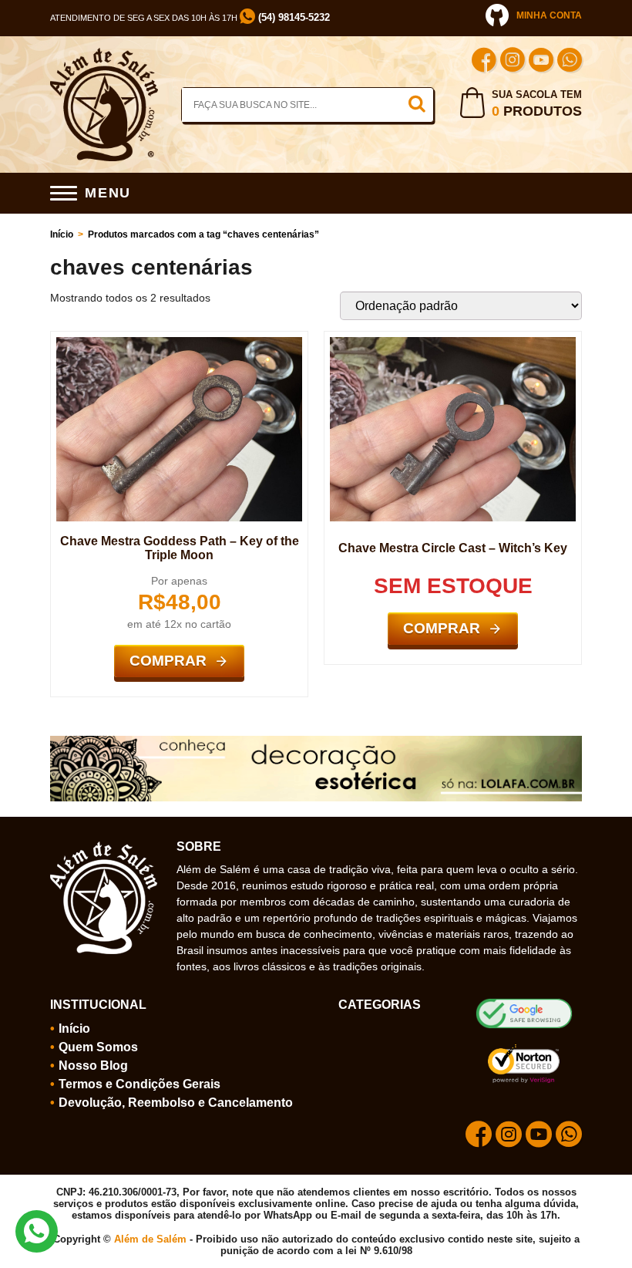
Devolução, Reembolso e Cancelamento (176, 1102)
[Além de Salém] (104, 54)
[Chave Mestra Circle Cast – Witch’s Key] (453, 343)
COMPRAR (168, 661)
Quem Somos (98, 1047)
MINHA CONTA (549, 15)
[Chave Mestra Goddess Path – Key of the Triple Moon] (179, 343)
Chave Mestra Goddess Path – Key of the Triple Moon (179, 548)
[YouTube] (541, 62)
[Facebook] (484, 62)
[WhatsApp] (569, 62)
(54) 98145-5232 (292, 17)
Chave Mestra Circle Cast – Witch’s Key (452, 548)
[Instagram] (512, 62)
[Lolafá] (316, 742)
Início (61, 234)
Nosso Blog (93, 1065)
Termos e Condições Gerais (139, 1084)
